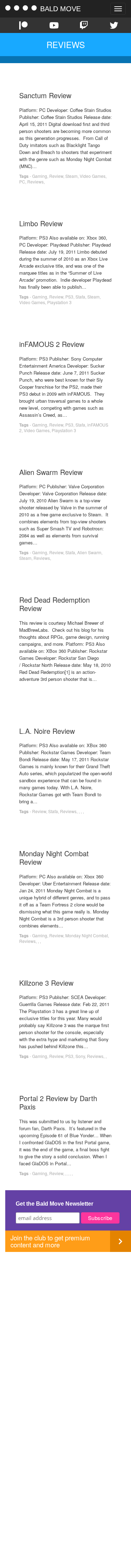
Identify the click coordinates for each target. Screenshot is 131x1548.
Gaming (39, 176)
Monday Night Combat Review (54, 857)
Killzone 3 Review (46, 983)
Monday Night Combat (86, 935)
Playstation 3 (59, 302)
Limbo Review (41, 223)
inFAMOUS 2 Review (51, 344)
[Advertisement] (65, 1317)
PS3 (69, 297)
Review (56, 176)
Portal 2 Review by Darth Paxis (58, 1102)
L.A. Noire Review (47, 731)
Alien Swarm (89, 552)
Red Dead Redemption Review (54, 604)
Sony (80, 1056)
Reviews (35, 182)
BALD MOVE (60, 9)
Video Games (92, 176)
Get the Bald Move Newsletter (54, 1204)
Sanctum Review (45, 95)
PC (22, 182)
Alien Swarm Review (50, 472)
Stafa (80, 297)
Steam (71, 176)
